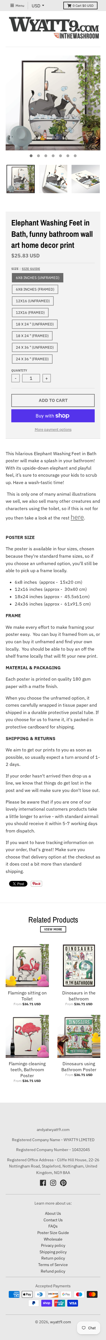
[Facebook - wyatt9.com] (43, 1182)
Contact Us (53, 1219)
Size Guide (31, 269)
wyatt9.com (60, 1321)
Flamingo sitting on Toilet (27, 996)
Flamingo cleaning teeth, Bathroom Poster (27, 1069)
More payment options (53, 429)
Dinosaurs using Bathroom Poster (78, 1066)
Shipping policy (53, 1251)
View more (53, 929)
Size (25, 269)
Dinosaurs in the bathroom (79, 996)
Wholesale (53, 1239)
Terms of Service (53, 1264)
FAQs (53, 1226)
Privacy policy (53, 1245)
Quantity (19, 370)
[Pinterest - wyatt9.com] (63, 1182)
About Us (53, 1213)
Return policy (53, 1258)
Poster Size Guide (53, 1232)
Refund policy (53, 1271)
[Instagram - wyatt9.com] (53, 1182)
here (77, 517)
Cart (83, 5)
